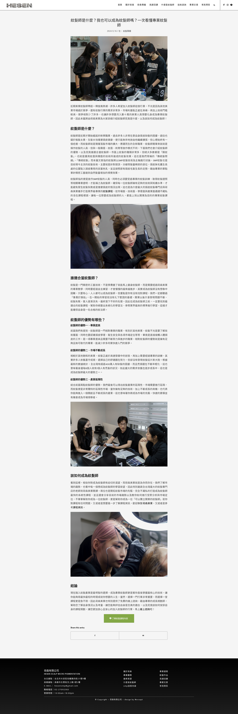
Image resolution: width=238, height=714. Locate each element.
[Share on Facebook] (95, 636)
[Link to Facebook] (224, 5)
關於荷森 (127, 671)
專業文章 (164, 682)
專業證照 (164, 671)
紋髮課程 (108, 191)
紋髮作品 (164, 675)
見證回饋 (164, 678)
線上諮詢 (145, 609)
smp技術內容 (129, 686)
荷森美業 (148, 503)
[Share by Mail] (143, 636)
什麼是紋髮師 (129, 682)
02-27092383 (62, 689)
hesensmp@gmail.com (66, 685)
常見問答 (164, 686)
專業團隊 (127, 675)
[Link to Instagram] (228, 5)
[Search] (214, 5)
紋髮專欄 (127, 31)
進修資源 (127, 678)
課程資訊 (78, 508)
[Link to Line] (231, 5)
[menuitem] (120, 5)
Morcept (139, 699)
